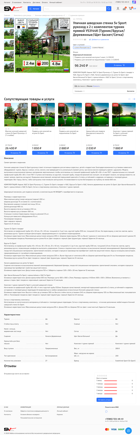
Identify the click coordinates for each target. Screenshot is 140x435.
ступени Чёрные (97, 47)
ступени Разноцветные (82, 47)
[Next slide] (9, 70)
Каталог (7, 2)
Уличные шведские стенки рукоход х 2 (50, 15)
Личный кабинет (55, 2)
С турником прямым (76, 15)
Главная (7, 15)
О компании (16, 2)
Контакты (27, 2)
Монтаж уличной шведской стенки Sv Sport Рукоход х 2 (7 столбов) (16, 133)
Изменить (96, 86)
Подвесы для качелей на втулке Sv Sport (41, 132)
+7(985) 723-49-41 (122, 2)
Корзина (60, 414)
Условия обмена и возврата (29, 414)
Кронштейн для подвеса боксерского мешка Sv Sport (95, 133)
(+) (94, 57)
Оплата (45, 2)
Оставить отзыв (104, 400)
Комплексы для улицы (22, 15)
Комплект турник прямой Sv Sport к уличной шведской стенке (123, 133)
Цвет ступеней (78, 45)
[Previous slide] (19, 45)
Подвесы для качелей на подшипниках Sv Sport (68, 132)
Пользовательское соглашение (31, 418)
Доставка (36, 2)
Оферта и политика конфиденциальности (34, 411)
